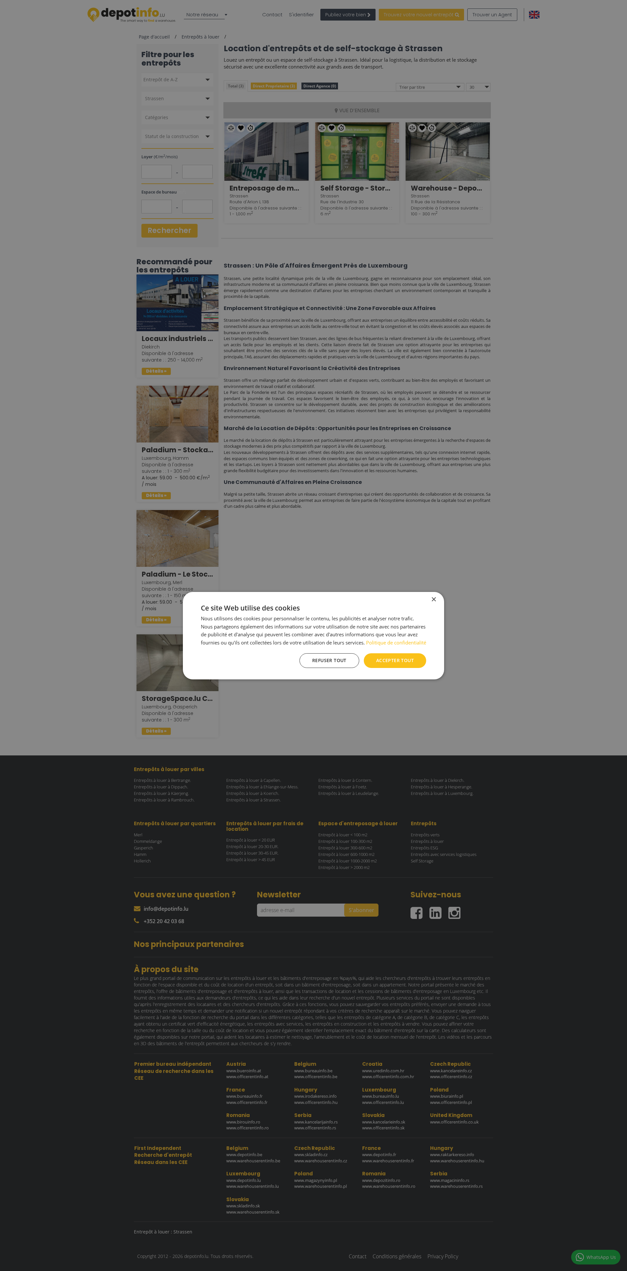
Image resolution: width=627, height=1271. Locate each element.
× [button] (433, 599)
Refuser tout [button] (329, 660)
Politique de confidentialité (396, 642)
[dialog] (313, 635)
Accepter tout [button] (395, 660)
